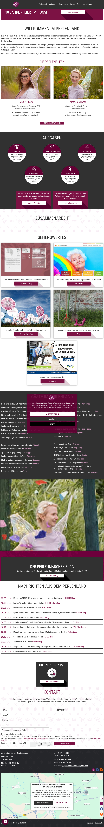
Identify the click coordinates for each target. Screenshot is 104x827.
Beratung (70, 173)
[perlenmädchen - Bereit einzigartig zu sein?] (16, 4)
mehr (52, 424)
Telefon (5, 720)
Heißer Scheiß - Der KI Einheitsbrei (26, 617)
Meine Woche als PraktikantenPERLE (27, 608)
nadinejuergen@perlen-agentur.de (25, 115)
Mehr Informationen (43, 803)
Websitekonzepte (87, 154)
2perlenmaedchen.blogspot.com (75, 766)
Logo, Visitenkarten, (52, 156)
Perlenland (43, 4)
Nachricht (60, 710)
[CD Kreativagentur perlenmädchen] (25, 259)
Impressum (90, 823)
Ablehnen (52, 419)
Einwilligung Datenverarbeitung (12, 734)
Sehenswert (63, 4)
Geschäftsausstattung (52, 154)
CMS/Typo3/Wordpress (87, 158)
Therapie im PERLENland (22, 642)
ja (25, 730)
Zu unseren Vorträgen (33, 203)
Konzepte (33, 173)
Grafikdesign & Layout (17, 154)
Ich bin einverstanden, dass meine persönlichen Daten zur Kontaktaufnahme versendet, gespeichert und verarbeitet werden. (39, 736)
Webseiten (79, 283)
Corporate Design (52, 151)
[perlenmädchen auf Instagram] (93, 769)
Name (5, 715)
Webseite (87, 151)
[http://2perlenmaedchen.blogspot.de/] (101, 769)
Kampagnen (52, 381)
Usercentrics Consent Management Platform (56, 807)
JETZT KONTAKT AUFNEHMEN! (52, 123)
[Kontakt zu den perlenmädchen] (101, 798)
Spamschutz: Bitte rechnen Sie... (15, 743)
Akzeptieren (61, 803)
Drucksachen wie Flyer (17, 158)
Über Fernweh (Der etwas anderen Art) (27, 651)
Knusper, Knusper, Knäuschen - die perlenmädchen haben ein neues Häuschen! (42, 627)
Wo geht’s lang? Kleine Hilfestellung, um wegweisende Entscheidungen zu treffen (43, 646)
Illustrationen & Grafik (17, 156)
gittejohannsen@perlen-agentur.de (78, 115)
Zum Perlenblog (52, 575)
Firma (4, 710)
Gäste (72, 4)
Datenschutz (98, 823)
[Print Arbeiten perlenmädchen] (78, 308)
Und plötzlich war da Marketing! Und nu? (28, 637)
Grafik (17, 151)
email (4, 725)
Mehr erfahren (73, 12)
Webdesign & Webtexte (87, 156)
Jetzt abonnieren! (52, 681)
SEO (87, 159)
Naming (52, 159)
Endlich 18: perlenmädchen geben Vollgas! (29, 603)
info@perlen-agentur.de (62, 759)
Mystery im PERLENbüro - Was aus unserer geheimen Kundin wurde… (39, 598)
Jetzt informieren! (70, 203)
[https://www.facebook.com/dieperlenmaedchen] (97, 769)
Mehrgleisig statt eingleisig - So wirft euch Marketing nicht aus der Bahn (40, 632)
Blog (78, 4)
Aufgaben (52, 4)
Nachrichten (87, 4)
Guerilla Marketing (26, 334)
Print (78, 334)
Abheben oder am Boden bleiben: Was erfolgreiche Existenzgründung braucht (42, 622)
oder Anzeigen (17, 159)
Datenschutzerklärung (55, 429)
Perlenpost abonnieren (11, 730)
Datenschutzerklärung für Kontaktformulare (35, 738)
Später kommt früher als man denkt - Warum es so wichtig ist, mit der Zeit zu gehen (44, 613)
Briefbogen (52, 158)
